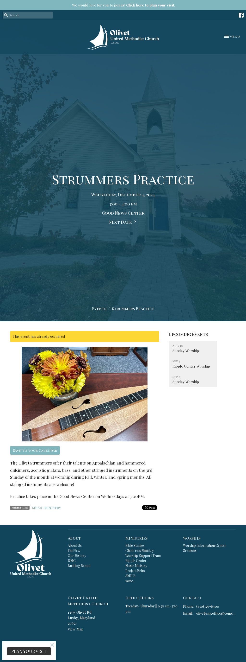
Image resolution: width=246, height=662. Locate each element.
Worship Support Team (143, 555)
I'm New (74, 550)
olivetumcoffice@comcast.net (216, 613)
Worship (191, 538)
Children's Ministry (139, 550)
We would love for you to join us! (123, 5)
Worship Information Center (204, 545)
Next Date (121, 222)
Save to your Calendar (35, 450)
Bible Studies (134, 545)
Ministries (136, 538)
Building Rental (79, 565)
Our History (77, 555)
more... (130, 581)
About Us (75, 545)
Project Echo (135, 570)
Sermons (190, 550)
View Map (75, 629)
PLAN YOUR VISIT (29, 651)
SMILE (130, 575)
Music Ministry (46, 507)
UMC (72, 560)
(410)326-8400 (207, 606)
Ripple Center (136, 560)
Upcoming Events (188, 334)
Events (99, 308)
